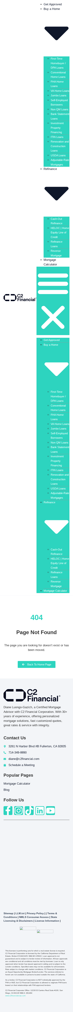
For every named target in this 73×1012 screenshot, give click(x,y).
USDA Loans (58, 155)
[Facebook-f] (8, 810)
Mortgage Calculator (55, 590)
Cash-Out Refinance (56, 221)
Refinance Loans (56, 244)
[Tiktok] (29, 810)
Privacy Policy (35, 913)
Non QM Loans (59, 109)
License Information (47, 920)
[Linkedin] (39, 810)
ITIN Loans (57, 136)
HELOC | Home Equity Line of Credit (60, 233)
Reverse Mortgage (56, 253)
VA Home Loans (60, 90)
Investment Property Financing (57, 128)
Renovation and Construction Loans (60, 146)
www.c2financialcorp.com (15, 996)
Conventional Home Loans (58, 75)
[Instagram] (18, 810)
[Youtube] (50, 810)
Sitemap (8, 913)
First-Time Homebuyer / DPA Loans (58, 63)
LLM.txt (20, 913)
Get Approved (53, 4)
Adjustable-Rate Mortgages (60, 162)
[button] (52, 301)
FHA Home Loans (57, 84)
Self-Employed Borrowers (59, 102)
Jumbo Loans (58, 95)
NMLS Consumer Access (34, 917)
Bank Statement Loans (60, 116)
